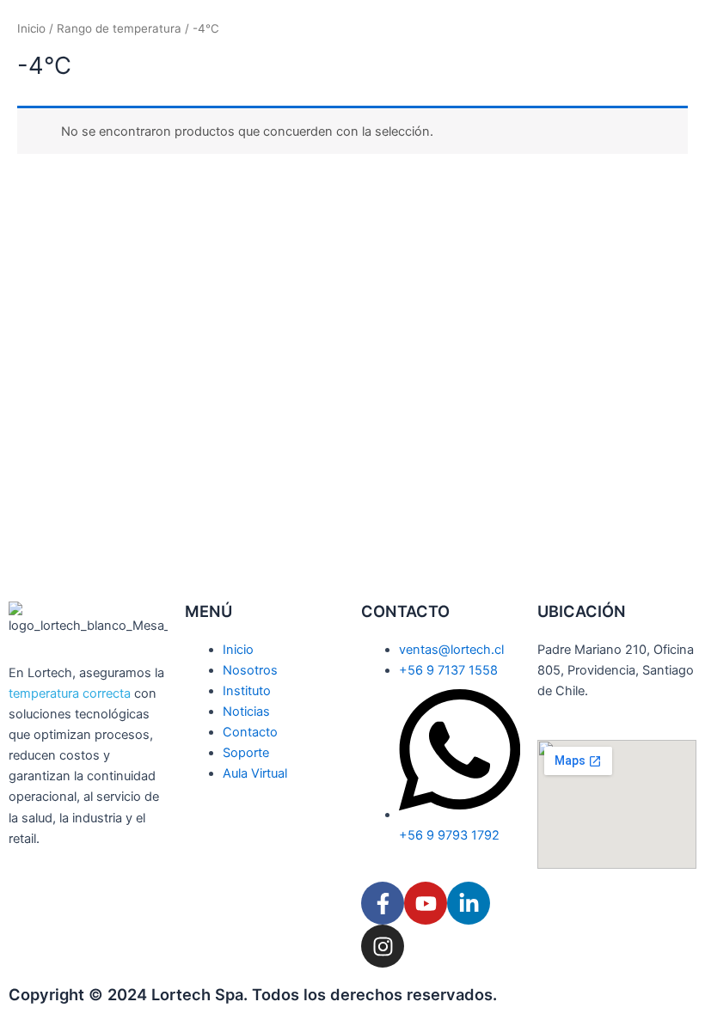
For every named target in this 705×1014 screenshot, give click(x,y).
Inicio (31, 28)
